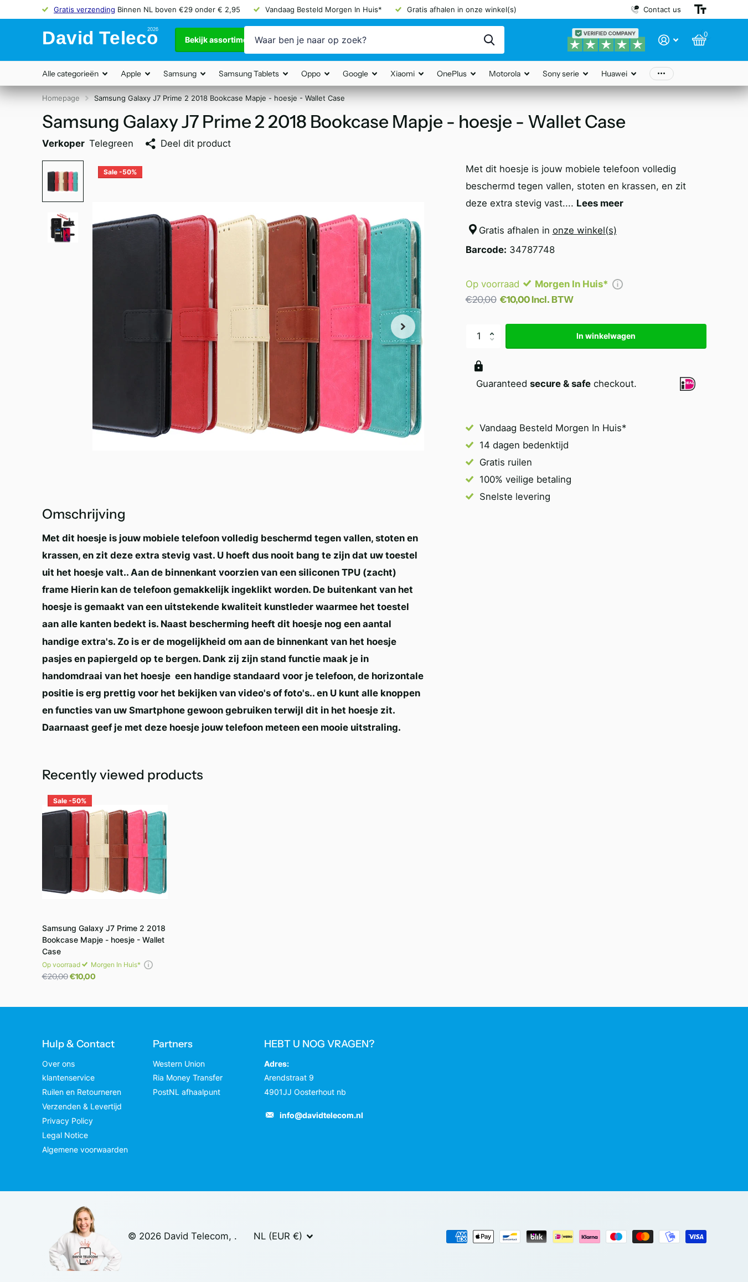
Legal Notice (65, 1135)
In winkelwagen (606, 335)
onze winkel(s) (585, 230)
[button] (495, 327)
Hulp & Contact (78, 1044)
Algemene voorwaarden (85, 1149)
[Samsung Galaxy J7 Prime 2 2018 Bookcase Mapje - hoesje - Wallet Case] (105, 852)
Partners (173, 1044)
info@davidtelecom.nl (321, 1115)
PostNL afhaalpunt (186, 1092)
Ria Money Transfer (188, 1077)
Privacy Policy (67, 1120)
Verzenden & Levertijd (82, 1106)
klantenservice (68, 1077)
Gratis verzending (84, 9)
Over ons (58, 1063)
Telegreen (111, 143)
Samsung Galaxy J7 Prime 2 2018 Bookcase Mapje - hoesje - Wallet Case (104, 939)
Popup (617, 284)
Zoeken (489, 40)
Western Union (179, 1063)
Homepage (61, 98)
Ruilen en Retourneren (81, 1092)
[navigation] (63, 181)
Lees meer (599, 203)
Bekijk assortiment (221, 39)
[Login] (668, 40)
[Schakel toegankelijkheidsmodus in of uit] (700, 9)
